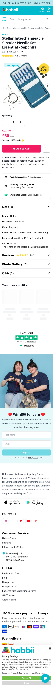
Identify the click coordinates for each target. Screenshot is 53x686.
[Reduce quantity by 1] (6, 122)
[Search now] (47, 19)
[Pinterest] (20, 521)
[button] (49, 9)
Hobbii (5, 34)
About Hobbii (9, 599)
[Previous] (5, 86)
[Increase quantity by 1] (20, 122)
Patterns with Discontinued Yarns (19, 590)
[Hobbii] (10, 9)
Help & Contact (9, 538)
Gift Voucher (8, 595)
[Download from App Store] (13, 502)
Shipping (6, 542)
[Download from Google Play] (36, 502)
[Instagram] (5, 521)
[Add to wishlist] (46, 149)
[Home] (3, 28)
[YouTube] (28, 521)
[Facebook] (13, 521)
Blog (4, 577)
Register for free (10, 573)
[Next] (47, 86)
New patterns (9, 586)
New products (9, 582)
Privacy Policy (33, 458)
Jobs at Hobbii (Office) (13, 547)
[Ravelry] (36, 521)
